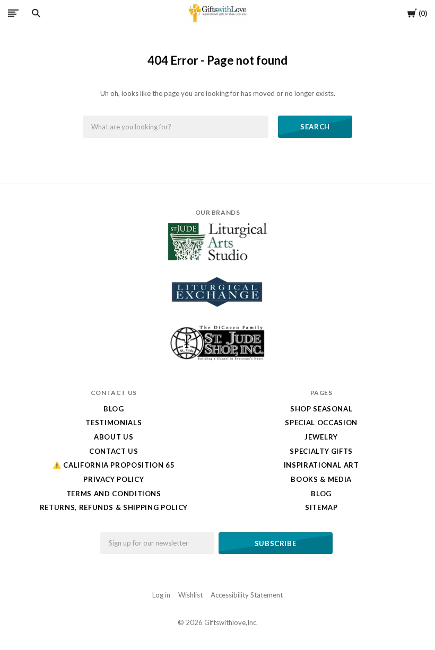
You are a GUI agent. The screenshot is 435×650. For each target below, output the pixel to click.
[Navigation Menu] (13, 13)
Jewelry (321, 437)
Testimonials (113, 422)
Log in (161, 595)
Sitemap (321, 507)
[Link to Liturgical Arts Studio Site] (217, 257)
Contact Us (113, 451)
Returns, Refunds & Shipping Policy (114, 507)
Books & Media (321, 479)
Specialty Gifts (321, 451)
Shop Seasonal (321, 409)
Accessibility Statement (247, 595)
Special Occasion (321, 422)
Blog (113, 409)
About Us (113, 437)
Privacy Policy (113, 479)
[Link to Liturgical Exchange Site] (217, 314)
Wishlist (190, 595)
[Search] (36, 13)
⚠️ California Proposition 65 (114, 465)
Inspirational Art (321, 465)
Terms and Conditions (113, 493)
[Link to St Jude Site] (217, 360)
